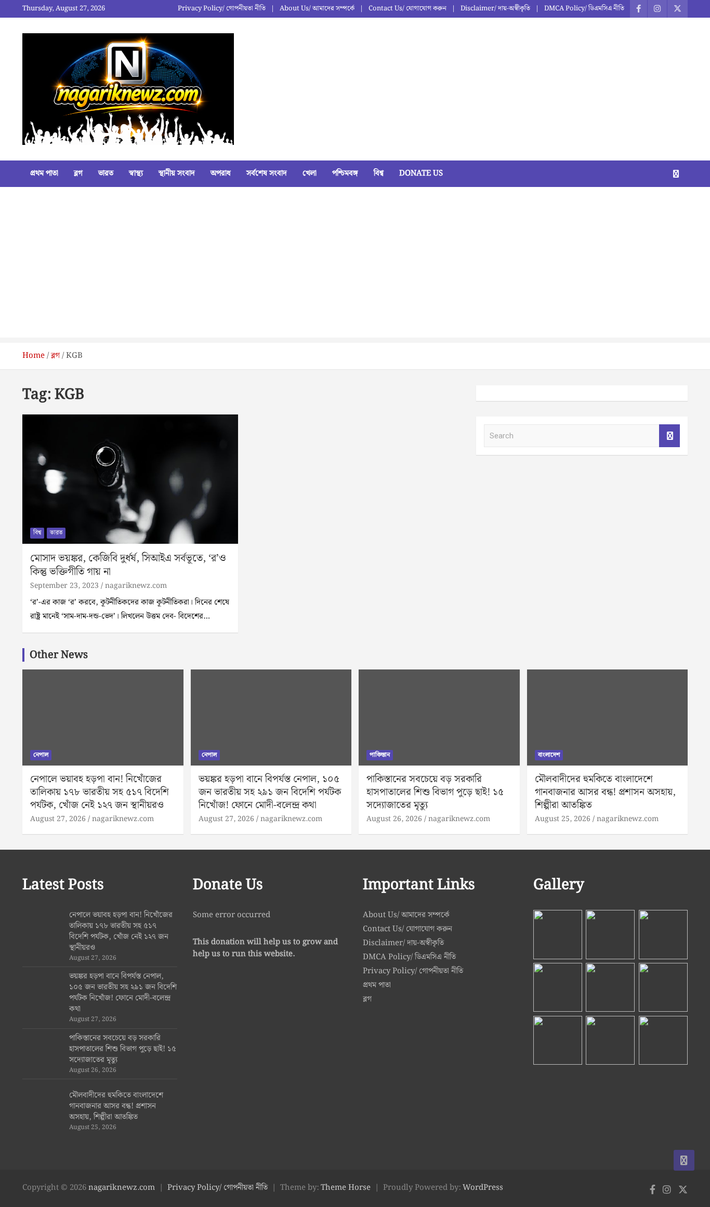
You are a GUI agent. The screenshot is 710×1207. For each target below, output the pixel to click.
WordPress (483, 1188)
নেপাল (40, 755)
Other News (59, 655)
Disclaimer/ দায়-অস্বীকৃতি (495, 9)
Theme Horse (346, 1188)
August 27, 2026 (58, 819)
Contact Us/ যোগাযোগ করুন (407, 9)
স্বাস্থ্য (136, 173)
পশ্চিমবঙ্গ (345, 173)
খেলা (310, 173)
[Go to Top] (684, 1160)
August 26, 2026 (394, 819)
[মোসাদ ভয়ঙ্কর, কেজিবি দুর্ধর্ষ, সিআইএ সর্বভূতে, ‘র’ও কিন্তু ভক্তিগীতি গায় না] (130, 479)
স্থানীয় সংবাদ (177, 173)
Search (669, 436)
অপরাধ (221, 173)
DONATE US (421, 173)
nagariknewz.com (136, 586)
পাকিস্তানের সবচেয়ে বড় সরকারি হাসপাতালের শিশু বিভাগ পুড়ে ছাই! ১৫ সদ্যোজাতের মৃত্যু (435, 792)
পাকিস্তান (380, 755)
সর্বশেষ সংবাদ (266, 173)
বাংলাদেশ (549, 755)
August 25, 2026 (562, 819)
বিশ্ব (379, 173)
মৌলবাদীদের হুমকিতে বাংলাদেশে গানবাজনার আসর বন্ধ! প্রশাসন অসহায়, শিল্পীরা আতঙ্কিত (605, 792)
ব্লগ (78, 173)
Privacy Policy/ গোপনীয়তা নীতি (222, 9)
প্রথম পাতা (44, 173)
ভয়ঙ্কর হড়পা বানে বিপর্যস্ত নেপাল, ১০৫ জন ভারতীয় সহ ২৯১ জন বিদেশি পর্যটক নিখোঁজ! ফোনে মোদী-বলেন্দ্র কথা (270, 792)
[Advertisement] (355, 265)
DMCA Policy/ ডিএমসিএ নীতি (584, 9)
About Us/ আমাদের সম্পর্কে (317, 9)
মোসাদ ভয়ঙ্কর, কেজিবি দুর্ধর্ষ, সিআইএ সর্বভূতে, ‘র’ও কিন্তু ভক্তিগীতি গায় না (128, 565)
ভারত (105, 173)
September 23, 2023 (64, 586)
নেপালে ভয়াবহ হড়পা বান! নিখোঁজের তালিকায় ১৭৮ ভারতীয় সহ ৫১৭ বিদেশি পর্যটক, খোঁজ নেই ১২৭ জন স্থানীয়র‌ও (99, 792)
